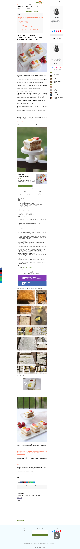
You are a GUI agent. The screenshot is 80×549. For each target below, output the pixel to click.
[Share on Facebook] (21, 482)
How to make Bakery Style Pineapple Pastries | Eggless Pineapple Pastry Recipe (30, 17)
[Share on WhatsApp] (32, 482)
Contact (23, 531)
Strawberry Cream (28, 452)
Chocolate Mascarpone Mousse (25, 451)
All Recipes (21, 4)
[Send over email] (30, 482)
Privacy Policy (23, 530)
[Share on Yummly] (29, 482)
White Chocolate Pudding (36, 452)
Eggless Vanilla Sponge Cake (22, 121)
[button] (18, 183)
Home (18, 4)
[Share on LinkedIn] (27, 482)
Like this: (22, 30)
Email (18, 516)
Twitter (43, 462)
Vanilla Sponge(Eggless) (27, 267)
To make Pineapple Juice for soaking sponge (29, 26)
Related (22, 32)
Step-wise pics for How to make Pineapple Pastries (30, 29)
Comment (19, 500)
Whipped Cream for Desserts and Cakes (28, 269)
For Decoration (24, 23)
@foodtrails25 (30, 278)
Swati (20, 178)
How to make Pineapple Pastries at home (25, 19)
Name (18, 513)
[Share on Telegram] (34, 482)
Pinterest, (36, 462)
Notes (22, 28)
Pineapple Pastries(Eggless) (23, 21)
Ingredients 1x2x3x (24, 22)
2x (20, 200)
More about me (56, 63)
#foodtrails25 (39, 278)
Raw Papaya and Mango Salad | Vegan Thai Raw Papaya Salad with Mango (58, 73)
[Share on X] (23, 482)
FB (33, 462)
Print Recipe (36, 11)
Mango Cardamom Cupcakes (35, 451)
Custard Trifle (34, 449)
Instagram (39, 462)
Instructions (23, 25)
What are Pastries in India (25, 18)
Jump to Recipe (29, 11)
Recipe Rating (19, 497)
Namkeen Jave (56, 92)
